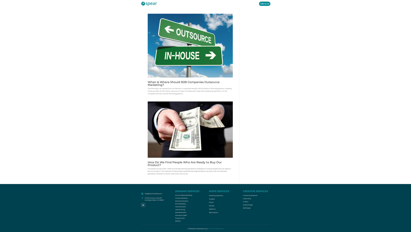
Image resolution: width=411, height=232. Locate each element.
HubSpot (212, 199)
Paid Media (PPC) (180, 212)
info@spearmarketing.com (153, 193)
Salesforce (212, 209)
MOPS (230, 4)
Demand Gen (217, 4)
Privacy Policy (212, 228)
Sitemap (221, 228)
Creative (240, 4)
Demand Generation (181, 201)
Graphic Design (248, 205)
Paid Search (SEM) (181, 215)
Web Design (247, 208)
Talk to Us (264, 4)
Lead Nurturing (180, 209)
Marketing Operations (216, 195)
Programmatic (180, 218)
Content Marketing (181, 198)
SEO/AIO (178, 221)
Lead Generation (180, 206)
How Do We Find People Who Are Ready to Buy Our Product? (185, 164)
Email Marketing (180, 204)
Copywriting (247, 198)
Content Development (250, 195)
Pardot (211, 202)
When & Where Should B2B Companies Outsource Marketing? (184, 83)
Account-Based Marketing (183, 195)
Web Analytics (213, 212)
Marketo (211, 206)
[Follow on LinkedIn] (143, 205)
